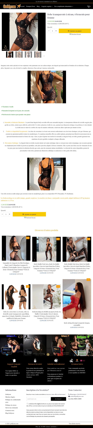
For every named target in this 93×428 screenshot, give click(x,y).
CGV (6, 402)
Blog (38, 6)
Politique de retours (10, 405)
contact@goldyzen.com (77, 396)
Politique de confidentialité (13, 400)
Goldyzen (8, 394)
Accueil (22, 6)
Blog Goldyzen (9, 413)
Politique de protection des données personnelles (42, 416)
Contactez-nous (9, 410)
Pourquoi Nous (30, 6)
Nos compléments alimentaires (63, 6)
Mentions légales (10, 397)
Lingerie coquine (46, 6)
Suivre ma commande (11, 408)
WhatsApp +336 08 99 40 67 (77, 394)
